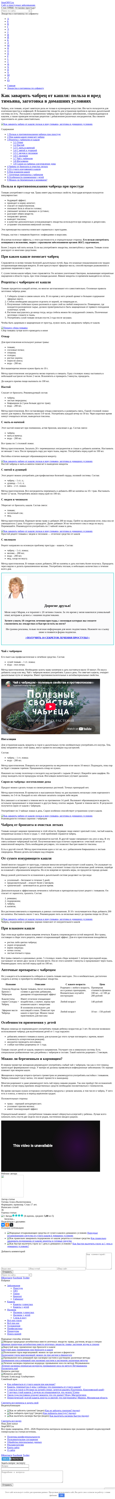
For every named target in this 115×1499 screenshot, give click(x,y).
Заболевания (13, 1285)
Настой (18, 145)
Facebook (17, 1278)
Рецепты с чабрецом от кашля (23, 139)
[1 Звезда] (6, 1216)
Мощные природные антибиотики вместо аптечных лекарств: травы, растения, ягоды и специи (50, 1344)
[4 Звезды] (19, 1215)
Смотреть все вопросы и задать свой (19, 1402)
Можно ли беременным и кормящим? (27, 180)
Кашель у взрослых (23, 1304)
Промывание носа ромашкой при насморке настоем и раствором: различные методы (44, 1360)
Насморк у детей (21, 1315)
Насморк (11, 1309)
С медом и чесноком (25, 153)
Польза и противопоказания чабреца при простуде (34, 134)
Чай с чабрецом (23, 158)
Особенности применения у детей (25, 177)
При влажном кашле (18, 172)
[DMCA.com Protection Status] (12, 1460)
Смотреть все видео (11, 1421)
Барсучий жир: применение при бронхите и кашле (27, 1349)
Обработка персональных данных (24, 1442)
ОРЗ (15, 1291)
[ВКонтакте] (3, 1225)
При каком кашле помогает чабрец (25, 137)
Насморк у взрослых (23, 1312)
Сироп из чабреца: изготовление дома (34, 164)
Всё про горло (14, 1320)
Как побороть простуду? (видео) (59, 1413)
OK (61, 1495)
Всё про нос (13, 1323)
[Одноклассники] (7, 1225)
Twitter (26, 1278)
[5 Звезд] (22, 1215)
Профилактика (14, 1328)
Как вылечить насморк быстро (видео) (69, 1416)
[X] (11, 1225)
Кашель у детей (21, 1307)
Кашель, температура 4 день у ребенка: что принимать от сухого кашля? (44, 1387)
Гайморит (18, 1299)
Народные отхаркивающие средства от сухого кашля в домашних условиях (52, 1234)
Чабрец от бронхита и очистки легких (27, 166)
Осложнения (13, 1326)
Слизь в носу (20, 1317)
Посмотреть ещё (9, 1368)
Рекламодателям (15, 1445)
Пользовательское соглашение (22, 1439)
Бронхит (17, 1296)
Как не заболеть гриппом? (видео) (62, 1410)
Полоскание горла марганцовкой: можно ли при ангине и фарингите (36, 1355)
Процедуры (13, 1331)
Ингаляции (20, 161)
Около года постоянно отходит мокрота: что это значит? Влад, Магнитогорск (46, 1395)
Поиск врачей (14, 1334)
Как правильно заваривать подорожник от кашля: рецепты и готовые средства (56, 1239)
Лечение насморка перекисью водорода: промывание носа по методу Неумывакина (44, 1366)
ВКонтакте (6, 1278)
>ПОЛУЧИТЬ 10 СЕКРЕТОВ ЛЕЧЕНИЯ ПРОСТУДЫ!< (57, 637)
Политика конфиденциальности (23, 1436)
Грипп (16, 1293)
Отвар (18, 142)
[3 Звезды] (16, 1215)
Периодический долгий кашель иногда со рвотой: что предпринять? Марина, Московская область (57, 1397)
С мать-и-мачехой (24, 147)
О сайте (11, 1450)
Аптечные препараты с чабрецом (25, 174)
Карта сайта (13, 1447)
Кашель (11, 1301)
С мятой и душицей (25, 150)
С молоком (20, 155)
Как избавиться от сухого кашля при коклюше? (31, 1384)
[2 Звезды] (13, 1215)
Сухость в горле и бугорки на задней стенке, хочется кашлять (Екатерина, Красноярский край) (55, 1389)
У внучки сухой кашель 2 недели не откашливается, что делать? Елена (43, 1392)
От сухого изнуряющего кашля (24, 169)
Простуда (18, 1288)
